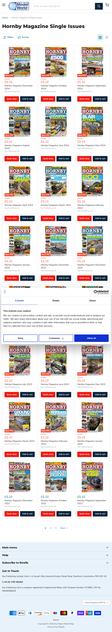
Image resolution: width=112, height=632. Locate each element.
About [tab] (92, 300)
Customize (54, 338)
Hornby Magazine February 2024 (90, 206)
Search (56, 620)
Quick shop (12, 99)
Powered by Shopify (56, 627)
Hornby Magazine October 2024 (54, 87)
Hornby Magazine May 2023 (91, 384)
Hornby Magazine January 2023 (90, 442)
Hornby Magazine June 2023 (55, 384)
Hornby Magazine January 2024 (17, 266)
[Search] (99, 6)
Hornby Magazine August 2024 (17, 147)
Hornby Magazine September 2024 (91, 87)
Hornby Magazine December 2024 (19, 87)
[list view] (106, 37)
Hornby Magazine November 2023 (91, 266)
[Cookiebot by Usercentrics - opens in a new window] (96, 292)
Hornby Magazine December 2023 (55, 266)
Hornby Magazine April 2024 (19, 205)
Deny (20, 338)
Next (63, 528)
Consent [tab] (19, 300)
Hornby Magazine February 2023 (54, 442)
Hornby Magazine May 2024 (91, 145)
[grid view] (100, 37)
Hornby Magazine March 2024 (56, 205)
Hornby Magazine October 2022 (54, 502)
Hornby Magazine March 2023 (19, 441)
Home (5, 17)
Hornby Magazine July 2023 (18, 384)
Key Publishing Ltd (12, 91)
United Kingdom (94, 602)
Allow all (91, 338)
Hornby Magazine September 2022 (91, 502)
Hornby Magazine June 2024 (55, 145)
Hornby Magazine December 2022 (19, 502)
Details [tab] (56, 300)
